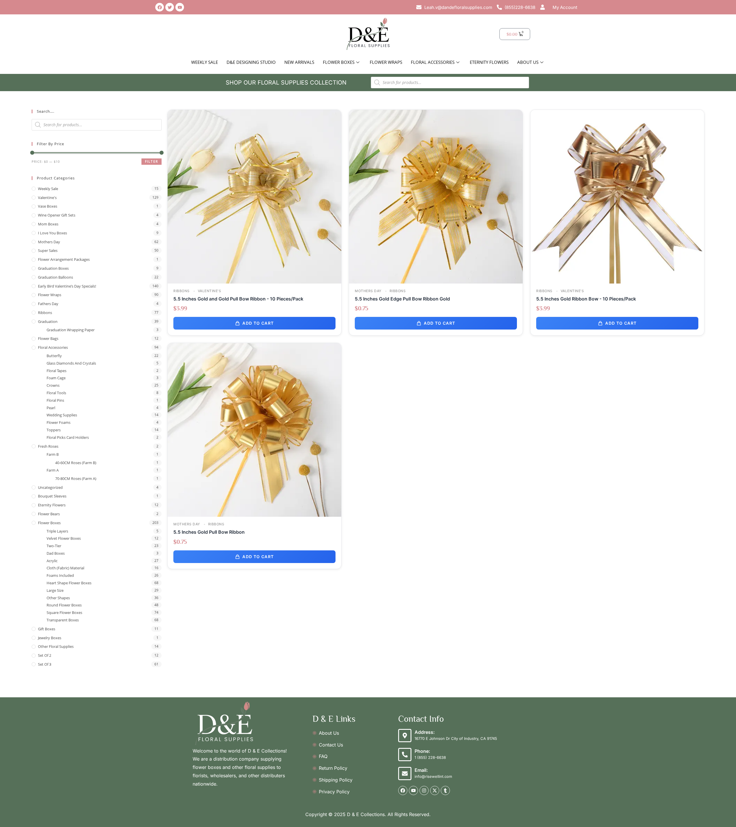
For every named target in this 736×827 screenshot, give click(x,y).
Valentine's (47, 197)
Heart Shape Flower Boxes (69, 582)
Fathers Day (48, 303)
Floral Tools (56, 392)
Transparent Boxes (63, 620)
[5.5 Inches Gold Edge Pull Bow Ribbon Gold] (436, 196)
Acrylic (52, 560)
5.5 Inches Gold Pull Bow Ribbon (209, 532)
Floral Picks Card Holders (68, 437)
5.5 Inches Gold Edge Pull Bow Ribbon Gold (402, 299)
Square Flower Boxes (64, 612)
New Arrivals (299, 62)
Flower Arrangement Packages (64, 259)
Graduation (47, 321)
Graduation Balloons (55, 277)
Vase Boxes (47, 206)
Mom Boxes (48, 224)
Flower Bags (48, 338)
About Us (527, 62)
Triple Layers (57, 531)
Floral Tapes (56, 370)
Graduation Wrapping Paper (71, 329)
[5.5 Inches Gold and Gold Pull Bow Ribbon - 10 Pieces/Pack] (254, 196)
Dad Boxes (56, 553)
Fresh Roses (48, 446)
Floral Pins (55, 400)
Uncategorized (50, 487)
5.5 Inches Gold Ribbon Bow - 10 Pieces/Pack (586, 299)
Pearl (51, 407)
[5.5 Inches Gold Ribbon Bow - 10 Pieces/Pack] (617, 196)
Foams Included (60, 575)
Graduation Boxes (53, 268)
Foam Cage (56, 377)
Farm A (53, 470)
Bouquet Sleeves (52, 496)
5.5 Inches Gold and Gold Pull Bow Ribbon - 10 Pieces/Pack (238, 299)
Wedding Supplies (62, 415)
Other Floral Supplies (56, 646)
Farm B (53, 454)
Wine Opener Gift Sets (56, 215)
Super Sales (47, 250)
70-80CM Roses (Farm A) (75, 478)
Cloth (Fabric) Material (65, 568)
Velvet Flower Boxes (64, 538)
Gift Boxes (46, 628)
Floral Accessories (433, 62)
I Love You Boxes (52, 233)
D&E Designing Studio (251, 62)
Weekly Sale (204, 62)
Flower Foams (58, 422)
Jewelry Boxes (49, 637)
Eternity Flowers (489, 62)
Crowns (53, 385)
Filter (151, 161)
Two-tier (54, 545)
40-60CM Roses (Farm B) (75, 462)
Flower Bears (49, 513)
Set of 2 (44, 655)
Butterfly (54, 355)
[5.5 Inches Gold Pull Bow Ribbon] (254, 429)
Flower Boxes (338, 62)
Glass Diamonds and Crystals (71, 363)
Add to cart (258, 323)
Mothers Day (49, 241)
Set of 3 (44, 664)
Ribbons (45, 312)
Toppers (54, 429)
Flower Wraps (386, 62)
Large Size (55, 590)
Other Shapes (58, 597)
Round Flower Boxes (64, 605)
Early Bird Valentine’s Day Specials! (67, 286)
